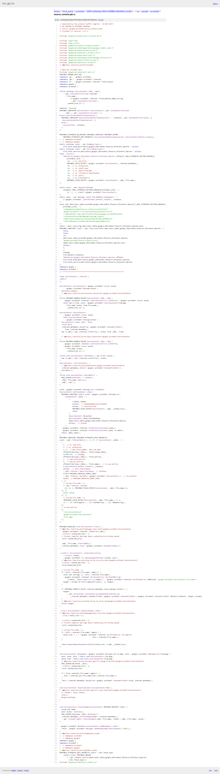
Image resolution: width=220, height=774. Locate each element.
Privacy (20, 770)
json (216, 770)
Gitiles (14, 770)
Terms (26, 770)
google (145, 11)
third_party (67, 11)
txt (210, 770)
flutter (57, 11)
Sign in (215, 4)
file (101, 20)
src (138, 11)
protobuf (80, 11)
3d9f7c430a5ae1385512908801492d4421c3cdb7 (109, 11)
